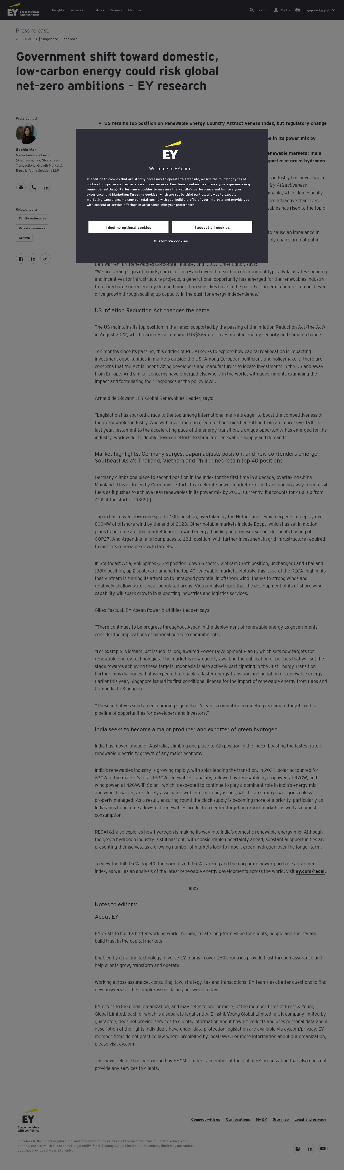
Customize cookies (171, 240)
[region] (172, 196)
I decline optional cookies (128, 227)
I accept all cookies (212, 227)
